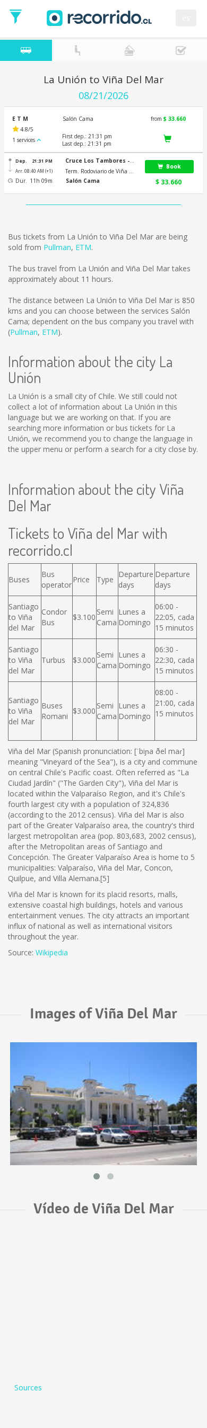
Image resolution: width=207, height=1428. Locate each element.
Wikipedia (52, 952)
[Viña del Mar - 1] (103, 1103)
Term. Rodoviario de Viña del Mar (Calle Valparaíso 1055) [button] (100, 171)
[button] (100, 161)
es (186, 18)
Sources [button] (28, 1387)
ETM (83, 247)
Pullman (57, 247)
